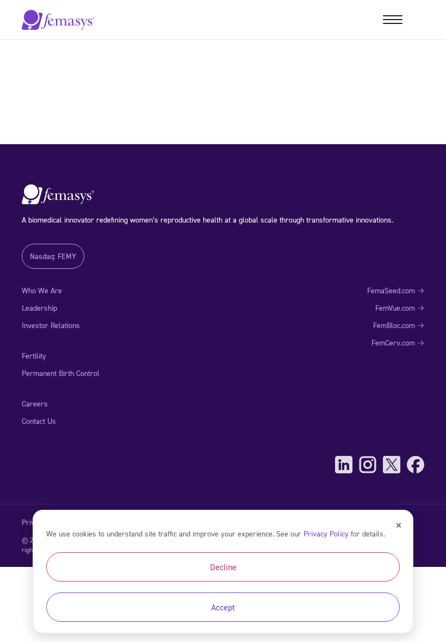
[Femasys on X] (391, 464)
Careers (35, 403)
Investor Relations (51, 325)
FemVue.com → (399, 307)
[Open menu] (392, 19)
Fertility (34, 355)
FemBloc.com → (398, 325)
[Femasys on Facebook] (415, 464)
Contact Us (39, 420)
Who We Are (42, 290)
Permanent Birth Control (61, 373)
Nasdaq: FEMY (53, 256)
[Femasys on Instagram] (367, 464)
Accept (223, 607)
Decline (223, 566)
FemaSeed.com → (395, 290)
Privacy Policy (326, 533)
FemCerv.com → (397, 342)
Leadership (39, 307)
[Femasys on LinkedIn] (343, 464)
